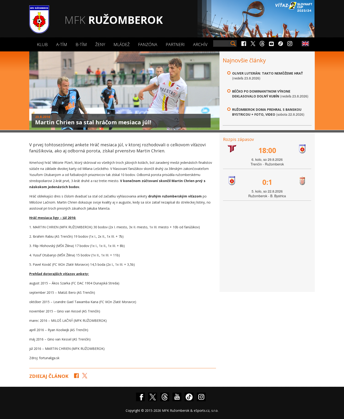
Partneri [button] (175, 44)
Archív (200, 44)
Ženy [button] (100, 44)
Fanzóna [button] (147, 44)
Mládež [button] (121, 44)
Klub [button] (42, 44)
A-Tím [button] (61, 44)
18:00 (267, 150)
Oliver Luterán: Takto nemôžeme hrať (267, 73)
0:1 (267, 182)
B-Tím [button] (81, 44)
